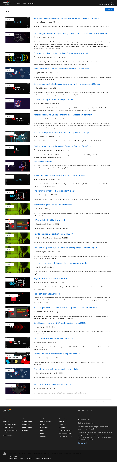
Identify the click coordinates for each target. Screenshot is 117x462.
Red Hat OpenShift (8, 427)
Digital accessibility (46, 458)
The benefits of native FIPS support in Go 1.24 (54, 190)
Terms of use (22, 458)
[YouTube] (83, 411)
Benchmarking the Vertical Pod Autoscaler (53, 204)
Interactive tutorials (27, 427)
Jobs (19, 453)
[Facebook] (91, 411)
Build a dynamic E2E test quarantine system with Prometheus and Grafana (67, 84)
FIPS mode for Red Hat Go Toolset (49, 220)
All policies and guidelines (33, 458)
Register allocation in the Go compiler (50, 278)
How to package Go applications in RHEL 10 (53, 233)
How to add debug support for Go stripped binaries (57, 353)
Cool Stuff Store (67, 453)
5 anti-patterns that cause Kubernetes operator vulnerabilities (61, 68)
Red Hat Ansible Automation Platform (10, 431)
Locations (29, 453)
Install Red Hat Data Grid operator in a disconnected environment (63, 114)
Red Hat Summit (77, 453)
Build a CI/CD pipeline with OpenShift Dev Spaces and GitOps (61, 132)
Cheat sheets (44, 427)
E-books (42, 424)
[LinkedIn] (79, 411)
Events (42, 433)
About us (61, 421)
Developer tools (26, 424)
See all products (7, 435)
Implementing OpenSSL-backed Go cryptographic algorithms (61, 263)
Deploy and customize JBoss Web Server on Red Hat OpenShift (62, 146)
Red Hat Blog (47, 453)
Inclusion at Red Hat (57, 453)
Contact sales (63, 424)
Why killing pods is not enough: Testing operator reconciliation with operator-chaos (71, 33)
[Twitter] (87, 411)
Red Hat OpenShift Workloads (47, 293)
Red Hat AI (6, 421)
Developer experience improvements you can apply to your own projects (66, 18)
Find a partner (63, 427)
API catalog (25, 430)
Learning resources (45, 421)
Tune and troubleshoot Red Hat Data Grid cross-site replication (62, 53)
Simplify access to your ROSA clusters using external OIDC (60, 323)
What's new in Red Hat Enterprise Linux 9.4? (53, 338)
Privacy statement (13, 458)
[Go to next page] (106, 401)
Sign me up (82, 443)
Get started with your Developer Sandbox (52, 384)
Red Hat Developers (43, 161)
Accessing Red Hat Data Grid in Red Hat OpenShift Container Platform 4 (66, 307)
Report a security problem (66, 436)
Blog (41, 430)
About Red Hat (12, 453)
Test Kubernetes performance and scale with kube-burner (60, 369)
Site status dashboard (65, 433)
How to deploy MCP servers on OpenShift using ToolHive (59, 175)
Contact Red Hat (38, 453)
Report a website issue (65, 430)
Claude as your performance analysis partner (54, 99)
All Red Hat (106, 4)
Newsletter (43, 436)
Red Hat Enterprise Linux (9, 424)
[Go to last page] (109, 401)
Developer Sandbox (27, 421)
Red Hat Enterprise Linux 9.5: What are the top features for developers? (66, 247)
